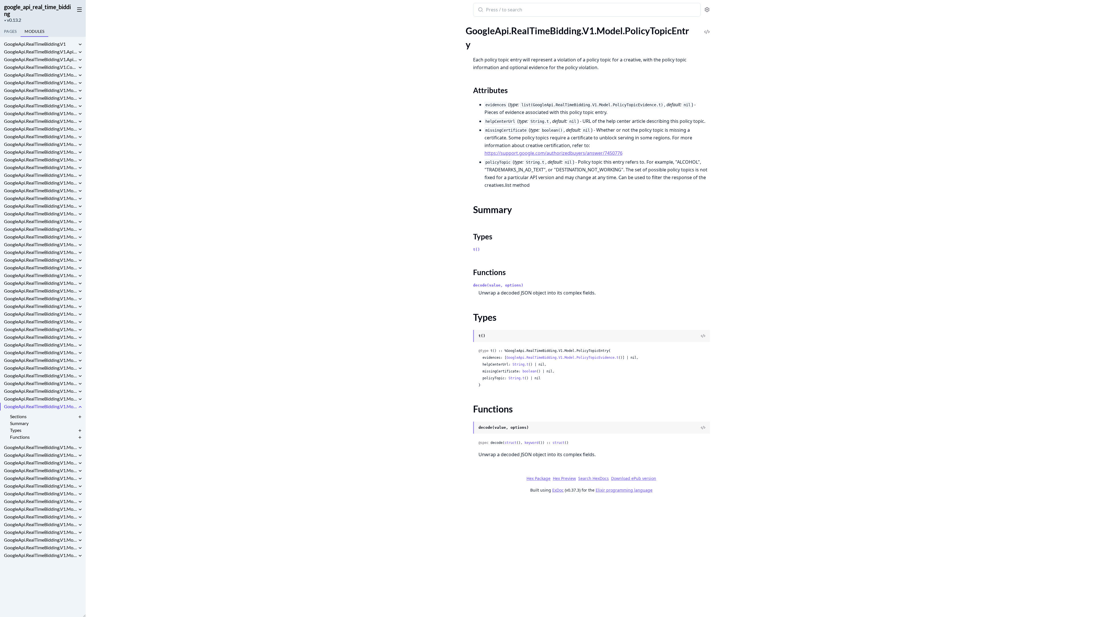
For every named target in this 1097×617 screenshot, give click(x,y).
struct (511, 443)
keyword (532, 443)
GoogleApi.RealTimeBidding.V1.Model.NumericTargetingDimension (40, 383)
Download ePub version (633, 478)
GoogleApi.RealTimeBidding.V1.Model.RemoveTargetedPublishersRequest (40, 478)
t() (476, 249)
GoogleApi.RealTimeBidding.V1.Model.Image (40, 306)
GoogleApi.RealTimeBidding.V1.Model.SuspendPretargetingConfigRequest (40, 501)
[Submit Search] (480, 10)
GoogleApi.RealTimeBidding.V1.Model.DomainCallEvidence (40, 236)
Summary (19, 423)
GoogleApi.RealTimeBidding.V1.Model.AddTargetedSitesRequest (40, 105)
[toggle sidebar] (78, 9)
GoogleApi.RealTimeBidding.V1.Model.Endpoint (40, 267)
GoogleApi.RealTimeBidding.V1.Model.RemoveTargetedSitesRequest (40, 485)
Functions (20, 437)
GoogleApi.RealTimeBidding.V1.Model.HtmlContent (40, 283)
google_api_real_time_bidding (37, 10)
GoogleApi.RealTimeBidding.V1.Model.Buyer (40, 167)
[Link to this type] (468, 336)
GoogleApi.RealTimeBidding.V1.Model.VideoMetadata (40, 539)
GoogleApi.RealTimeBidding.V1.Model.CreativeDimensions (40, 190)
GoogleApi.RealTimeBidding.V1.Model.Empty (40, 260)
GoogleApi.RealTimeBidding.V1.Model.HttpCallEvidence (40, 290)
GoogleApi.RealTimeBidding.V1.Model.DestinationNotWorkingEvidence (40, 221)
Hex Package (538, 478)
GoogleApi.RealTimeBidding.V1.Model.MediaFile (40, 367)
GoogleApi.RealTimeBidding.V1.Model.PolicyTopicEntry (40, 406)
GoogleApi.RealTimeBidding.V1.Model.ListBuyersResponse (40, 321)
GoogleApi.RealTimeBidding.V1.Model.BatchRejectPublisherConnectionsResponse (40, 152)
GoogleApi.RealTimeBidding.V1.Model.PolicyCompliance (40, 398)
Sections (18, 416)
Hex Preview (564, 478)
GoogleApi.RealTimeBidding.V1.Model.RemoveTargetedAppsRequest (40, 470)
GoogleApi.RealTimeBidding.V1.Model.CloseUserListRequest (40, 175)
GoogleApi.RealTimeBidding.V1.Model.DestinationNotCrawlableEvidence (40, 213)
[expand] (80, 45)
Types (15, 430)
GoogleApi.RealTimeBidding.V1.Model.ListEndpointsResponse (40, 337)
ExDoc (558, 490)
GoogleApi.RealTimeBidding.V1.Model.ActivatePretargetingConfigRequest (40, 74)
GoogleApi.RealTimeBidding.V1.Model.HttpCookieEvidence (40, 298)
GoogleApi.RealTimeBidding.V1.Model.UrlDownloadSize (40, 509)
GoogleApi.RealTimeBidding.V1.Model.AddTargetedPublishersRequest (40, 98)
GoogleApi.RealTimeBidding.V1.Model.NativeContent (40, 375)
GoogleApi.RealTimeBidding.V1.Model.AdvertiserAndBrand (40, 113)
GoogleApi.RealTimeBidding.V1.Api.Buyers (40, 59)
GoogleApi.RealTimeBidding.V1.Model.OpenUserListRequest (40, 391)
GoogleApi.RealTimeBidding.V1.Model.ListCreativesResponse (40, 329)
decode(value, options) (498, 285)
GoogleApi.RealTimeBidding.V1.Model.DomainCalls (40, 244)
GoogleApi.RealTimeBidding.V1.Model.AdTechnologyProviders (40, 82)
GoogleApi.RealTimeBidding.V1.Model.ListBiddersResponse (40, 313)
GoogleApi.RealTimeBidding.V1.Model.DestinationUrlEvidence (40, 229)
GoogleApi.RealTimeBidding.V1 (35, 44)
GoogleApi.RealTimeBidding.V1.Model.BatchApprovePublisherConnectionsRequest (40, 128)
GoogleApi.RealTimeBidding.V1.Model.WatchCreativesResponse (40, 555)
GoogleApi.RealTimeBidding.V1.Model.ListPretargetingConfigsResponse (40, 344)
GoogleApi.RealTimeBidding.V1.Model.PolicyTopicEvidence (40, 447)
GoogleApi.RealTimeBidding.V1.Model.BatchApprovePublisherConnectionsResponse (40, 136)
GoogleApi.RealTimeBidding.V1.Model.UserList (40, 524)
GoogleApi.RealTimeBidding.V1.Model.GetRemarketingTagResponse (40, 275)
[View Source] (707, 28)
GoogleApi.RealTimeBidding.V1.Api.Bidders (40, 51)
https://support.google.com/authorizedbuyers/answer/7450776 (553, 153)
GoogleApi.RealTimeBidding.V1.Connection (40, 67)
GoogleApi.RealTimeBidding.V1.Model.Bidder (40, 159)
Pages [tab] (10, 31)
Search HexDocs (593, 478)
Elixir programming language (624, 490)
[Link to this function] (468, 428)
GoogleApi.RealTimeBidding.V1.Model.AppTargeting (40, 121)
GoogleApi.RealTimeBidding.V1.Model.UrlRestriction (40, 516)
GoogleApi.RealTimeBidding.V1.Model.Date (40, 206)
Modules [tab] (34, 31)
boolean (530, 371)
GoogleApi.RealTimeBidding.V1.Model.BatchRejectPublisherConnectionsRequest (40, 144)
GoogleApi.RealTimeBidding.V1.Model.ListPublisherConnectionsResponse (40, 352)
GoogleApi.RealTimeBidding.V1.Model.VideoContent (40, 532)
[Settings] (707, 10)
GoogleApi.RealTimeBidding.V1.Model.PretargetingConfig (40, 455)
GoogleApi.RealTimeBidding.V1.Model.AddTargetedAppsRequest (40, 90)
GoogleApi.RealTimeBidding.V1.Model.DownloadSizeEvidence (40, 252)
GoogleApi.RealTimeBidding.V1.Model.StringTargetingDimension (40, 493)
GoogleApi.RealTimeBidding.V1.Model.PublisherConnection (40, 462)
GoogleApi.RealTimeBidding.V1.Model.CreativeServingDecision (40, 198)
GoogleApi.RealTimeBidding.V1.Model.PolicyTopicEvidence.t (562, 358)
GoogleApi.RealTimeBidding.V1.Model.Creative (40, 182)
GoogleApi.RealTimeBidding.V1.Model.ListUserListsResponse (40, 360)
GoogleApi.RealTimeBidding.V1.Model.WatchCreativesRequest (40, 547)
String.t (521, 364)
